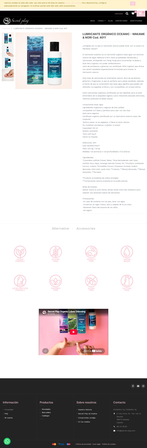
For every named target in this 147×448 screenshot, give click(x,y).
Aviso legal (96, 444)
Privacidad (9, 410)
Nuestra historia (85, 410)
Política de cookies (109, 444)
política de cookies (73, 3)
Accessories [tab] (85, 228)
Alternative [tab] (60, 228)
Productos (6, 28)
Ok (133, 3)
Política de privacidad (83, 444)
